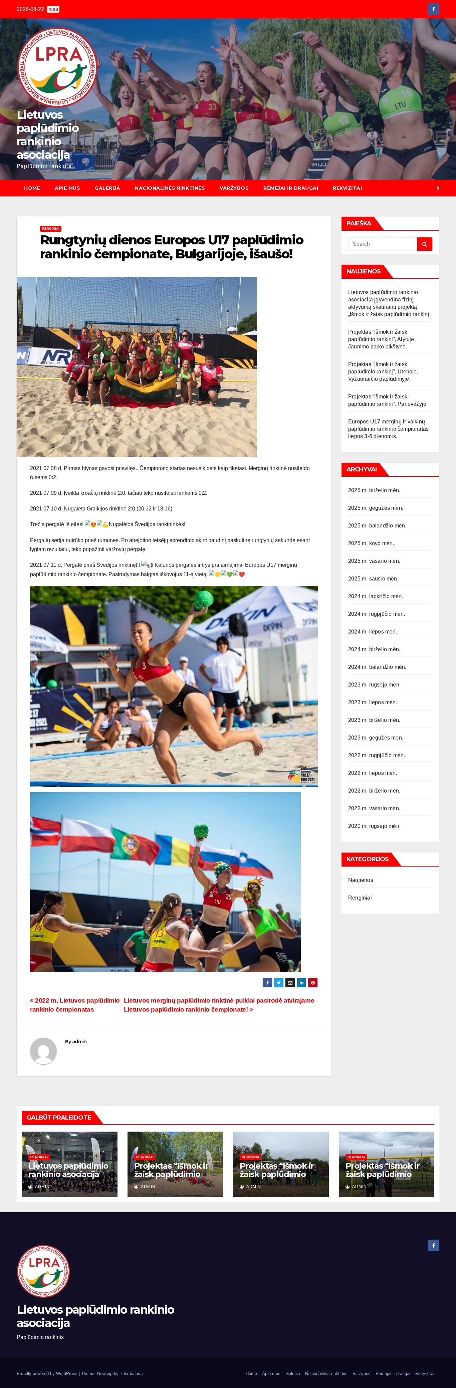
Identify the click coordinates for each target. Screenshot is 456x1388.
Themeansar (132, 1373)
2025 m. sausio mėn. (373, 578)
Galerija (107, 188)
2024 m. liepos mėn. (372, 631)
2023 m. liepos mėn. (372, 702)
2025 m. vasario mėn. (374, 561)
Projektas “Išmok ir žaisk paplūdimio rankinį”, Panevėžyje (385, 1174)
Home (32, 188)
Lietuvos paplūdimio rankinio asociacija (47, 135)
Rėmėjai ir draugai (290, 188)
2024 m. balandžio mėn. (377, 667)
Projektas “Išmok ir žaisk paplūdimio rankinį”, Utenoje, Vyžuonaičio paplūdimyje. (383, 371)
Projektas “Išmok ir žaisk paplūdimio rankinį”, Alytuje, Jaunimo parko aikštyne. (382, 339)
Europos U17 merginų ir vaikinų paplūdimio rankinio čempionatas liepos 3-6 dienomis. (388, 429)
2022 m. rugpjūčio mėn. (376, 755)
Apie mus (67, 188)
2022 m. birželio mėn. (374, 791)
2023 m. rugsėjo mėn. (374, 684)
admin (79, 1042)
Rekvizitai (347, 188)
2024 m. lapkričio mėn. (375, 596)
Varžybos (234, 188)
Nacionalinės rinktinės (170, 188)
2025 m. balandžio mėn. (377, 525)
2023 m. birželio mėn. (374, 720)
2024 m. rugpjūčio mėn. (376, 614)
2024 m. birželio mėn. (374, 649)
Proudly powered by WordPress (48, 1373)
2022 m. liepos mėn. (372, 773)
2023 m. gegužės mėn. (375, 738)
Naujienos (360, 880)
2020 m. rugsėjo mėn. (374, 826)
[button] (438, 188)
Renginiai (50, 228)
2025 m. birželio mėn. (374, 490)
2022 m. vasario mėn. (374, 808)
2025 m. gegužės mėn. (375, 508)
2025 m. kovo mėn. (371, 543)
